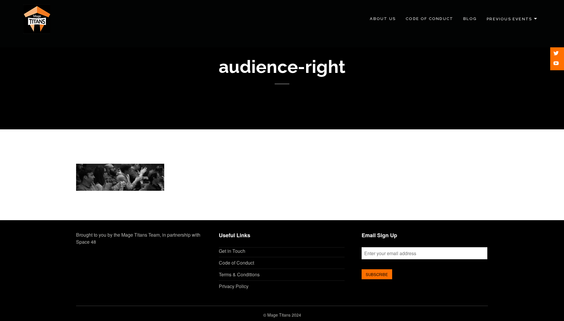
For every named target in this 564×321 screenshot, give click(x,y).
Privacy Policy (234, 286)
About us (383, 18)
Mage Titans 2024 (284, 315)
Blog (470, 18)
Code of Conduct (429, 18)
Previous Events (509, 18)
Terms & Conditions (239, 274)
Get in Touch (232, 251)
